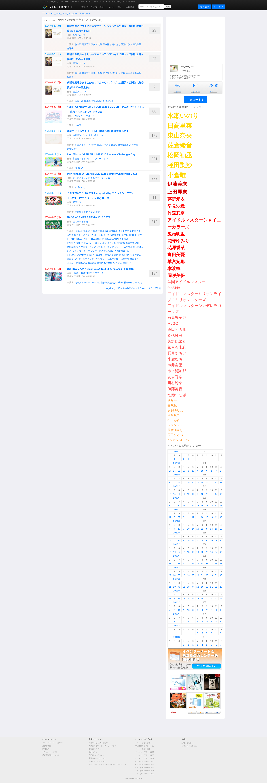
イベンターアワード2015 (144, 761)
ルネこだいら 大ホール (84, 116)
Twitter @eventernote (189, 746)
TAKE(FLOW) (89, 239)
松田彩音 (173, 420)
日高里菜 (179, 125)
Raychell (88, 243)
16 (174, 471)
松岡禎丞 (179, 155)
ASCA (138, 255)
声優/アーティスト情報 (92, 7)
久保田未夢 (123, 231)
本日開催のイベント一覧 (144, 746)
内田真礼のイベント (96, 755)
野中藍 (106, 44)
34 (202, 563)
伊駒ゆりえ (175, 410)
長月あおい (102, 144)
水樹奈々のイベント (96, 749)
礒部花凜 (71, 247)
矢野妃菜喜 (176, 341)
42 (221, 494)
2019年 (176, 544)
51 (179, 471)
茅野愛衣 (176, 199)
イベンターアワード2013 (144, 755)
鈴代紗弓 (79, 211)
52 (179, 505)
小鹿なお (112, 144)
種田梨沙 (179, 165)
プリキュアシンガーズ (90, 251)
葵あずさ (82, 263)
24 (216, 552)
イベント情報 (114, 7)
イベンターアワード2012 (144, 752)
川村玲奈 (133, 144)
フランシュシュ (178, 425)
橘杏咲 (100, 263)
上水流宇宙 (124, 259)
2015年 (176, 590)
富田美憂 (176, 254)
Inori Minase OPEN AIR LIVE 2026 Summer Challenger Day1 (102, 154)
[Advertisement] (195, 39)
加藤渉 (96, 211)
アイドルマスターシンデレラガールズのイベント (107, 764)
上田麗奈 (177, 192)
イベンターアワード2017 (144, 767)
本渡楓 (173, 268)
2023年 (176, 498)
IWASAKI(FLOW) (119, 239)
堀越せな (90, 255)
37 (179, 517)
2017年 (176, 567)
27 (179, 540)
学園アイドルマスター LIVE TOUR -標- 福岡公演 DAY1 (97, 131)
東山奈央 (179, 135)
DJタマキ (117, 263)
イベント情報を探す (142, 743)
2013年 (176, 614)
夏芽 (104, 243)
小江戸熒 (113, 259)
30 (221, 517)
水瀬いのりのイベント (97, 758)
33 (174, 563)
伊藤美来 (177, 184)
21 (174, 540)
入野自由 (71, 235)
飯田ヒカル (123, 144)
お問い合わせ (186, 743)
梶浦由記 (88, 101)
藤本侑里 (92, 263)
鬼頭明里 (176, 233)
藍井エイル (135, 231)
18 (170, 552)
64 (179, 552)
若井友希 (113, 231)
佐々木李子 (138, 247)
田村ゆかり (93, 752)
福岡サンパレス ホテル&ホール (88, 135)
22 (216, 482)
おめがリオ (126, 247)
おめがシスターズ (100, 247)
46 (179, 587)
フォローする (195, 99)
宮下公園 (77, 202)
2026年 (176, 463)
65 (179, 575)
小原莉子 (97, 243)
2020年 (176, 532)
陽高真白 (173, 415)
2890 (213, 85)
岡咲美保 (176, 275)
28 (170, 563)
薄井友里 (174, 365)
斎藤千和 (86, 44)
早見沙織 (176, 206)
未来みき (109, 255)
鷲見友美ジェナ (83, 247)
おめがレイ (115, 247)
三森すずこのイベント (97, 761)
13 (170, 494)
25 (193, 575)
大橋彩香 (114, 235)
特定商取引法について (50, 755)
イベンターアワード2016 (144, 764)
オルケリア (72, 263)
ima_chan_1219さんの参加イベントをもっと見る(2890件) (132, 288)
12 (174, 482)
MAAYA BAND (90, 282)
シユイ (75, 251)
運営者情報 (46, 746)
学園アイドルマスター (85, 144)
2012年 (176, 625)
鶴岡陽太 (97, 101)
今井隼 (120, 282)
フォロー (177, 92)
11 (211, 482)
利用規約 (45, 749)
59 (179, 494)
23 (207, 552)
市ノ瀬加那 (176, 371)
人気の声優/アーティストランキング (102, 746)
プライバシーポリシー (50, 752)
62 (195, 85)
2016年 (176, 579)
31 (221, 482)
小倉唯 (78, 125)
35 (202, 552)
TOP (44, 13)
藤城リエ (100, 255)
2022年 (176, 509)
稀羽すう (134, 259)
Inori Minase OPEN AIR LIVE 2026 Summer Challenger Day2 (102, 174)
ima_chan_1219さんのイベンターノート (70, 13)
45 (207, 563)
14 (170, 471)
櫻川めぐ (127, 263)
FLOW (122, 235)
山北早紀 (85, 231)
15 (202, 471)
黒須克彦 (111, 282)
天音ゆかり (72, 148)
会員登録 (204, 6)
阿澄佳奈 (125, 44)
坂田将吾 (88, 211)
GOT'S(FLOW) (103, 239)
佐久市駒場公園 (80, 221)
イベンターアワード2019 (144, 774)
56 (177, 85)
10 (183, 471)
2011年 (176, 637)
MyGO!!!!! (175, 323)
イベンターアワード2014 (144, 758)
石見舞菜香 (176, 317)
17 (193, 471)
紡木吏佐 (121, 243)
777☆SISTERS (178, 440)
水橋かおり (115, 44)
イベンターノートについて (52, 743)
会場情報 (130, 7)
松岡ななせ (128, 255)
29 (211, 575)
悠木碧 (78, 44)
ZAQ (69, 251)
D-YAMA (108, 263)
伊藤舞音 (174, 389)
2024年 (176, 486)
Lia (127, 251)
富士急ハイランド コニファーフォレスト (92, 158)
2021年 (176, 521)
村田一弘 (128, 282)
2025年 (176, 474)
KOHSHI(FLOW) (134, 235)
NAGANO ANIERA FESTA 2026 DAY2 (88, 217)
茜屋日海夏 (102, 231)
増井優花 (121, 251)
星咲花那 (118, 255)
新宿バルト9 (79, 35)
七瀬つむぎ (176, 395)
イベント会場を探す (142, 749)
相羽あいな (72, 259)
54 (179, 482)
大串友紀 (137, 282)
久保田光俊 (108, 101)
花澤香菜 (176, 247)
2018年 (176, 556)
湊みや (172, 400)
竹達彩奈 (176, 213)
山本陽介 (102, 282)
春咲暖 (172, 405)
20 (183, 563)
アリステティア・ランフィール (93, 259)
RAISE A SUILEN (75, 243)
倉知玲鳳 (111, 243)
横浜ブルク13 (79, 91)
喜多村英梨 (96, 44)
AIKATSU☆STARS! (76, 255)
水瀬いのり (80, 168)
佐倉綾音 (179, 145)
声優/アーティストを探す (98, 743)
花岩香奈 (174, 377)
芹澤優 (93, 231)
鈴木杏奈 (130, 243)
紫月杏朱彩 (176, 347)
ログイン (218, 6)
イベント (213, 92)
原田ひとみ (175, 435)
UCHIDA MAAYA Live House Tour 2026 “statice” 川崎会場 (100, 269)
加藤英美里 (135, 44)
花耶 (137, 243)
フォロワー (195, 92)
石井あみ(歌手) (109, 251)
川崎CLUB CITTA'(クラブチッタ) (88, 273)
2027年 (176, 451)
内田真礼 (79, 282)
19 (188, 494)
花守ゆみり (178, 240)
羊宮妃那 (176, 261)
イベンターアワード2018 (144, 771)
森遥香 (70, 48)
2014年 (176, 602)
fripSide (173, 288)
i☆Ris (78, 231)
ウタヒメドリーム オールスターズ (92, 235)
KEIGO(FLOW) (74, 239)
